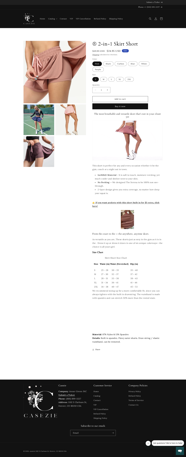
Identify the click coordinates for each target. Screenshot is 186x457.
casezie (32, 451)
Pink (97, 64)
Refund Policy (100, 414)
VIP (95, 405)
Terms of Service (136, 400)
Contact (97, 400)
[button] (52, 18)
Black (108, 64)
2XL (129, 79)
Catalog (97, 396)
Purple (98, 69)
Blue (133, 64)
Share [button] (97, 349)
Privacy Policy (135, 391)
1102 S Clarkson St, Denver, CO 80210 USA (51, 451)
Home (96, 391)
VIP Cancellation (101, 409)
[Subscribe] (113, 433)
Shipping (95, 55)
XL (120, 79)
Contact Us (133, 405)
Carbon (120, 64)
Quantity (96, 85)
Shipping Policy (100, 418)
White (144, 64)
